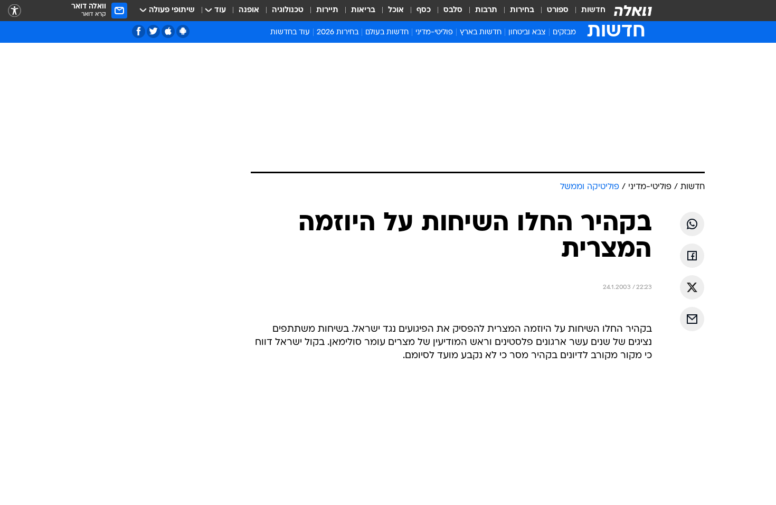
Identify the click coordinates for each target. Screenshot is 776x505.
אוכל (396, 10)
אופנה (249, 10)
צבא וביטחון (527, 32)
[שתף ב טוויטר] (692, 287)
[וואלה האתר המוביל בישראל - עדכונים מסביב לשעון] (633, 10)
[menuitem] (587, 10)
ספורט (558, 10)
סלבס (452, 10)
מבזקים (564, 32)
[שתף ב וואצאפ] (692, 224)
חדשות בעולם (387, 32)
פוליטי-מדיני (434, 32)
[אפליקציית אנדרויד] (183, 31)
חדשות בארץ (480, 32)
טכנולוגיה (288, 10)
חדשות (593, 10)
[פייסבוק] (138, 31)
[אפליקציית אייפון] (168, 31)
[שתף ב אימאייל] (692, 319)
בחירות (522, 10)
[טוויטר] (153, 31)
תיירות (327, 10)
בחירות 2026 (337, 32)
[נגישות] (14, 10)
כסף (424, 10)
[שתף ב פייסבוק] (692, 256)
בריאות (363, 10)
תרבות (486, 10)
